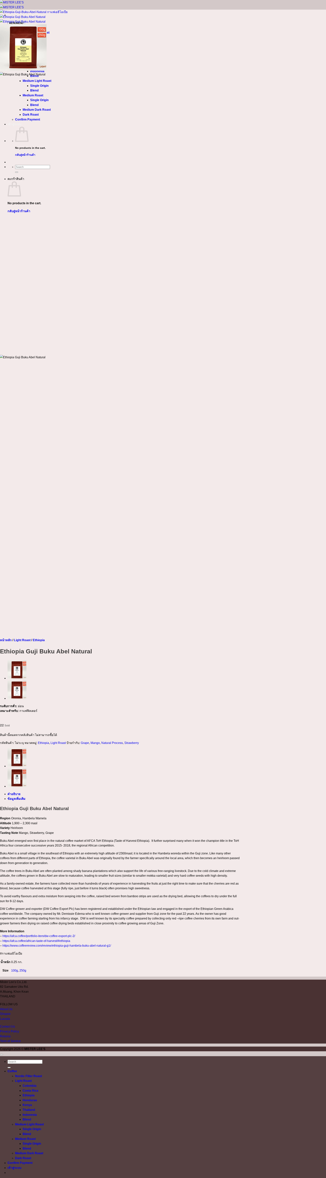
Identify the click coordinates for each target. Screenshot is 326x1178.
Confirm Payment (20, 1162)
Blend (27, 1119)
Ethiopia (39, 640)
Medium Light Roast (29, 1124)
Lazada (5, 1018)
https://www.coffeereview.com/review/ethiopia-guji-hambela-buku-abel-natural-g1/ (56, 945)
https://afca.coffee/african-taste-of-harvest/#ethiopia (36, 940)
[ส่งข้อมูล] (9, 1067)
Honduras (30, 1100)
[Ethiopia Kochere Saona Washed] (17, 678)
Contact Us (7, 1026)
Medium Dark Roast (29, 1153)
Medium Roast (25, 1138)
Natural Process (112, 742)
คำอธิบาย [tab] (14, 794)
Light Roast (22, 640)
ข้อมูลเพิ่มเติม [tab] (16, 798)
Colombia (29, 1085)
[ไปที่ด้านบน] (1, 1054)
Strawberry (131, 742)
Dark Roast (23, 1158)
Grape (85, 742)
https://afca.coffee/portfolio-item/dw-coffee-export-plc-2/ (38, 936)
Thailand (29, 1109)
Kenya (27, 1105)
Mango (95, 742)
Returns (5, 1036)
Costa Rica (30, 1090)
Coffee (12, 1071)
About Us (6, 1009)
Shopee (5, 1013)
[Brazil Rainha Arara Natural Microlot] (17, 698)
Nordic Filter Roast (28, 1076)
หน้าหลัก (6, 640)
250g (22, 970)
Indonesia (30, 1114)
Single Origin (32, 1129)
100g (14, 970)
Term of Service (10, 1041)
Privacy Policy (9, 1031)
